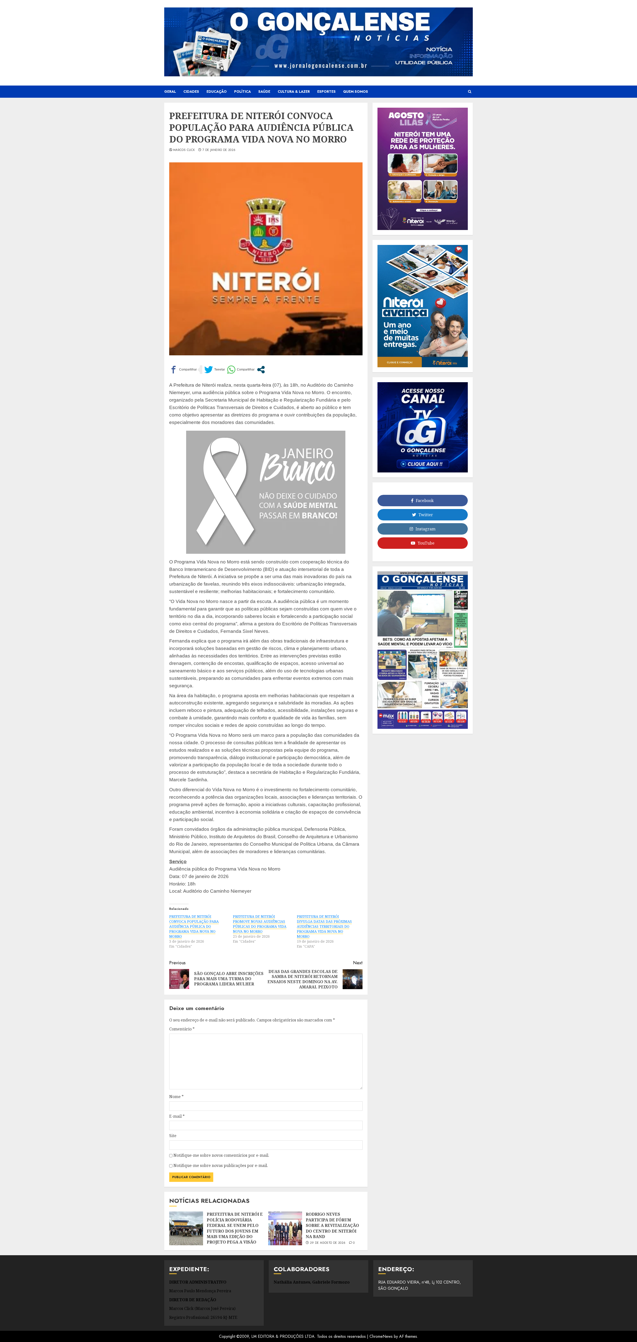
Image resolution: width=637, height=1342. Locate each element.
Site (172, 1135)
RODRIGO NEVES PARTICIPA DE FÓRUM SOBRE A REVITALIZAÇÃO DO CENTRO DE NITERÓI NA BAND (332, 1225)
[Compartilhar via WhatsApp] (241, 369)
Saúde (264, 91)
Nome (176, 1096)
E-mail (177, 1116)
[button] (470, 91)
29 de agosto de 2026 (327, 1243)
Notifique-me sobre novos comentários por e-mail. (221, 1155)
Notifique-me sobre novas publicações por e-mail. (220, 1165)
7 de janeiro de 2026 (219, 150)
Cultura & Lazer (294, 91)
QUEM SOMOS (355, 91)
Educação (217, 91)
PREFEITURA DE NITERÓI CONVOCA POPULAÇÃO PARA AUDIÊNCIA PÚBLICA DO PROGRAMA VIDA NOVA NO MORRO (194, 926)
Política (242, 91)
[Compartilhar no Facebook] (183, 369)
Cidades (191, 91)
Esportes (326, 91)
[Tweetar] (214, 369)
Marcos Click (184, 150)
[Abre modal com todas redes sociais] (261, 369)
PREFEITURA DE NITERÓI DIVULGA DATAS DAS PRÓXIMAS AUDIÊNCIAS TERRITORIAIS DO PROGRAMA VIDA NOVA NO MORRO (324, 926)
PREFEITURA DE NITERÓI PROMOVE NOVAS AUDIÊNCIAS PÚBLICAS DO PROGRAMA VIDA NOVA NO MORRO (259, 924)
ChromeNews (381, 1336)
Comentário (182, 1029)
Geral (170, 91)
